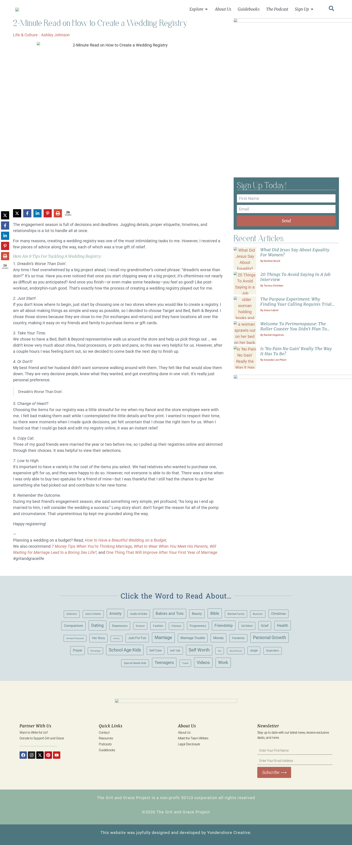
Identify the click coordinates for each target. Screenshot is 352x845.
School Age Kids (125, 650)
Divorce (140, 625)
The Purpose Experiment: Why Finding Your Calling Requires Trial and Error (296, 304)
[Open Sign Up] (312, 9)
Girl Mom (247, 625)
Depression (120, 626)
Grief (264, 626)
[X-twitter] (40, 755)
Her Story (98, 638)
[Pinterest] (48, 755)
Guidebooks (107, 750)
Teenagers (164, 662)
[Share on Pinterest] (48, 213)
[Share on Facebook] (27, 213)
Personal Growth (269, 637)
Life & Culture (25, 34)
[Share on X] (17, 213)
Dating (97, 625)
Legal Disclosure (189, 744)
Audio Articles (138, 613)
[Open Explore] (206, 9)
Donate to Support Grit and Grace (42, 738)
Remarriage (95, 651)
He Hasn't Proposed (75, 638)
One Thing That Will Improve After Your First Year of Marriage (161, 552)
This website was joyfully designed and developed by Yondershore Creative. (176, 832)
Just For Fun (137, 638)
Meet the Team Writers (193, 738)
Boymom (258, 614)
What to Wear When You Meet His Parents (171, 546)
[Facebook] (23, 755)
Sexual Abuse (236, 651)
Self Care (155, 650)
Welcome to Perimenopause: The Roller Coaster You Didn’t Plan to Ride (293, 328)
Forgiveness (198, 626)
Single (254, 650)
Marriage (163, 637)
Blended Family (236, 614)
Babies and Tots (170, 613)
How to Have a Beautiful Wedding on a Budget (125, 540)
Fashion (158, 625)
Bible (214, 613)
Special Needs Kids (135, 663)
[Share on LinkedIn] (37, 213)
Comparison (73, 626)
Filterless (176, 626)
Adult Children (93, 613)
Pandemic (238, 638)
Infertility (116, 638)
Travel (185, 663)
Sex (219, 650)
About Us (184, 732)
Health (282, 625)
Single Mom (272, 650)
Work (223, 662)
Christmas (278, 614)
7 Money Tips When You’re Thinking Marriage (92, 546)
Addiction (71, 614)
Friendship (223, 625)
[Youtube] (56, 755)
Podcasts (105, 744)
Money (218, 638)
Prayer (77, 650)
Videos (203, 662)
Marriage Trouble (192, 638)
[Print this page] (58, 213)
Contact (104, 732)
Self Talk (175, 650)
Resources (106, 738)
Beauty (197, 614)
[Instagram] (31, 755)
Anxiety (115, 613)
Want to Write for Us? (34, 732)
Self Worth (199, 650)
